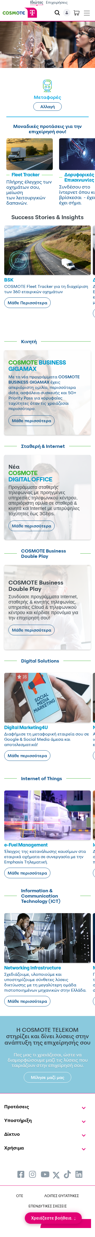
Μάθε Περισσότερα (27, 302)
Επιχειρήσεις (57, 2)
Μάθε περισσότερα (31, 420)
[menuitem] (20, 1174)
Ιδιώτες (36, 2)
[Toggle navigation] (87, 12)
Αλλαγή (47, 106)
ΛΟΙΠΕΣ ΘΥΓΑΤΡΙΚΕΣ (61, 1195)
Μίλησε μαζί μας (47, 1077)
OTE (19, 1195)
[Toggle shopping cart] (76, 12)
